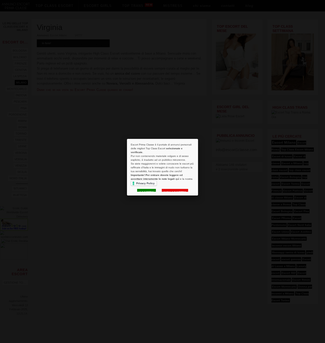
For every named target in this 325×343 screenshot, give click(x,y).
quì (177, 178)
